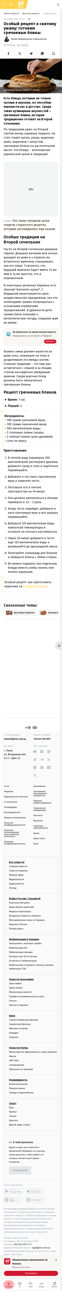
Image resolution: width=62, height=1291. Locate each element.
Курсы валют (16, 987)
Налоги (13, 1000)
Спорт (12, 1103)
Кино (12, 1015)
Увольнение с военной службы (25, 943)
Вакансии (38, 821)
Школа (12, 1056)
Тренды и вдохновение (21, 1092)
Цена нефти (15, 983)
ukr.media (22, 45)
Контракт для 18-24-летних (23, 956)
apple (35, 1191)
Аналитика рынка (18, 1084)
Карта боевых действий (21, 907)
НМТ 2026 (14, 1060)
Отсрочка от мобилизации (23, 960)
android (13, 1191)
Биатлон (13, 1120)
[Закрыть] (56, 1260)
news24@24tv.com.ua (15, 739)
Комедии (13, 1032)
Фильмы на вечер (18, 1028)
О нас (6, 786)
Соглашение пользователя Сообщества (40, 793)
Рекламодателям (12, 812)
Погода (13, 888)
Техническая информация (39, 809)
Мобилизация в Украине (24, 939)
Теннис (13, 1116)
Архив (36, 833)
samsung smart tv (35, 1199)
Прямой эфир (16, 875)
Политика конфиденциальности (14, 824)
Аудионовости (16, 883)
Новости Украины (18, 870)
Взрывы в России (18, 924)
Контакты (38, 815)
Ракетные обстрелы (19, 902)
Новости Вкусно (12, 14)
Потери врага (16, 928)
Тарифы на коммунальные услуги (26, 996)
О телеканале (10, 802)
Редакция (8, 791)
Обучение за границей (21, 1069)
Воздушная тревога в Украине (25, 915)
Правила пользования (15, 818)
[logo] (20, 4)
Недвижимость (18, 1079)
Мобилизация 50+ (18, 947)
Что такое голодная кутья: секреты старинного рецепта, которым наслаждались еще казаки (29, 225)
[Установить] (31, 1267)
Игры (35, 844)
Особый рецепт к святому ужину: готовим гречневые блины (50, 14)
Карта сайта (39, 839)
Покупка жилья (17, 1088)
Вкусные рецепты (31, 14)
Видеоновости (16, 879)
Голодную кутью (34, 586)
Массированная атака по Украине (27, 920)
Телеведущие (10, 807)
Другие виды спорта (19, 1124)
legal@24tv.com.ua (41, 1248)
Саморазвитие (16, 1064)
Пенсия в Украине (18, 1005)
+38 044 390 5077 (42, 739)
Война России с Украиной (24, 898)
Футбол (13, 1111)
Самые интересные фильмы (23, 1019)
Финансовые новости (20, 992)
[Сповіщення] (58, 4)
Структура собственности (40, 827)
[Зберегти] (53, 53)
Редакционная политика (16, 797)
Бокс (11, 1107)
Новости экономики (21, 979)
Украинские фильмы (20, 1024)
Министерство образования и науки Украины (33, 1052)
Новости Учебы (18, 1047)
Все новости (16, 862)
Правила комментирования (42, 802)
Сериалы (13, 1037)
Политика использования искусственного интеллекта (11, 833)
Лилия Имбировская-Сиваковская (29, 39)
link (35, 751)
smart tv (13, 1199)
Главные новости (18, 866)
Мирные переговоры (20, 911)
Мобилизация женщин (21, 952)
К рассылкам (20, 1170)
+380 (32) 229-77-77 (22, 1244)
